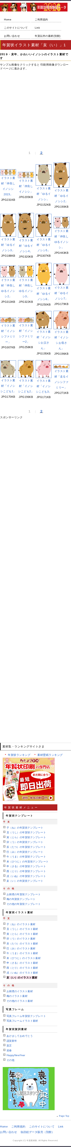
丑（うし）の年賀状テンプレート (26, 832)
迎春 (9, 1050)
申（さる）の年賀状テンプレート (26, 866)
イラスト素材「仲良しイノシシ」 (26, 186)
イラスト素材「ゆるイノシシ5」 (44, 245)
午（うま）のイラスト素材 (22, 953)
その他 (10, 1060)
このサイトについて (16, 27)
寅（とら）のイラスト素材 (22, 933)
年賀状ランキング (19, 754)
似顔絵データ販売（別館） (37, 1132)
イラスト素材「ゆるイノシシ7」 (61, 293)
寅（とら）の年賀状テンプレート (26, 837)
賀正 (9, 1045)
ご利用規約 (41, 19)
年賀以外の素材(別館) (48, 35)
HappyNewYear (16, 1055)
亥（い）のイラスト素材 (22, 977)
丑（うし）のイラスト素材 (22, 928)
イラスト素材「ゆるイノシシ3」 (8, 245)
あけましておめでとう (20, 1035)
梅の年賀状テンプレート (21, 899)
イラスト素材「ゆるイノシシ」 (44, 194)
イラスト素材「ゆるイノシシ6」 (44, 294)
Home (7, 19)
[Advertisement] (35, 108)
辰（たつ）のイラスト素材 (22, 943)
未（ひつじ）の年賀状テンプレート (28, 861)
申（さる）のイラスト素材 (22, 962)
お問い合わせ (12, 35)
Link (37, 27)
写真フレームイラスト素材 (22, 1020)
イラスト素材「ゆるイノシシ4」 (26, 246)
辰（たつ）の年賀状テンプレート (26, 846)
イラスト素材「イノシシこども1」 (8, 386)
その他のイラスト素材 (20, 1000)
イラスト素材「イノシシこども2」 (26, 386)
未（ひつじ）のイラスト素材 (24, 958)
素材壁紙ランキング (50, 754)
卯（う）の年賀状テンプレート (25, 842)
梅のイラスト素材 (17, 996)
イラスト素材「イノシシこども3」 (44, 386)
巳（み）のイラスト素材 (21, 948)
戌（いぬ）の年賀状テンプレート (26, 876)
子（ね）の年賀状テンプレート (25, 827)
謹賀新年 (12, 1040)
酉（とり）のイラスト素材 (22, 967)
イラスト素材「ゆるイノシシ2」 (61, 196)
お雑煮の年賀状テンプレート (24, 894)
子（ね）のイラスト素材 (21, 924)
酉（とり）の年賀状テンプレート (26, 871)
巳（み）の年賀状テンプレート (25, 851)
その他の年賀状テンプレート (24, 904)
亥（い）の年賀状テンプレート (25, 880)
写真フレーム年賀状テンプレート (26, 1016)
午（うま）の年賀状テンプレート (26, 856)
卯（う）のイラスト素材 (21, 938)
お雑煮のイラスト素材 (20, 991)
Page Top (64, 1116)
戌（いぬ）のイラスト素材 (22, 972)
